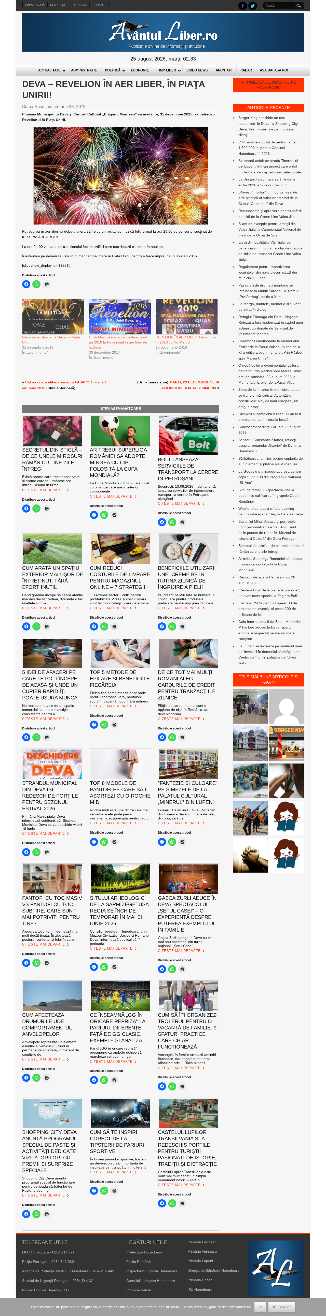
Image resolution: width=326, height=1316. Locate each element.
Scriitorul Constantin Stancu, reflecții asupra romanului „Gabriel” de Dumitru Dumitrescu (269, 445)
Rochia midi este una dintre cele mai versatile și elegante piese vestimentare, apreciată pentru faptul (119, 814)
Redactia (80, 4)
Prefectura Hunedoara (144, 1252)
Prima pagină (35, 4)
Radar (246, 70)
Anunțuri (224, 70)
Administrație (84, 70)
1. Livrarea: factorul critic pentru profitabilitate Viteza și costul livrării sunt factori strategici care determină (119, 599)
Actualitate (49, 70)
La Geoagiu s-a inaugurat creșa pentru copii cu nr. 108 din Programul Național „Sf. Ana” (269, 477)
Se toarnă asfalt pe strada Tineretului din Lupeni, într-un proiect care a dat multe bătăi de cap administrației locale (269, 166)
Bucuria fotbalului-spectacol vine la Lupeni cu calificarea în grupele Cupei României (268, 495)
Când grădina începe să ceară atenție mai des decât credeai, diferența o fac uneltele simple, (52, 599)
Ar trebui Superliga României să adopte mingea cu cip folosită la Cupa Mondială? (270, 564)
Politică (112, 70)
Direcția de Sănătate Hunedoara (213, 1270)
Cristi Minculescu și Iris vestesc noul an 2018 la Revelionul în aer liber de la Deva (118, 342)
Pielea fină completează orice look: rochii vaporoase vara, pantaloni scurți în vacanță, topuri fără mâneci (119, 697)
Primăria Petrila (138, 1290)
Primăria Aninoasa (202, 1251)
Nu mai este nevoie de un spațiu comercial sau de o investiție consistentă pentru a (48, 710)
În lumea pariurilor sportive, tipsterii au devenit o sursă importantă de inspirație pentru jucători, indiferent (118, 1163)
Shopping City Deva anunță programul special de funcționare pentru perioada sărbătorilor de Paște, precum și (48, 1184)
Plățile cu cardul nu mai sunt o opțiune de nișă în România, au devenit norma (183, 710)
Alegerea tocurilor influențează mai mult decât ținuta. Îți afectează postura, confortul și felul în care (50, 935)
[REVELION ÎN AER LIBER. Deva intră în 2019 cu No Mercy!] (186, 317)
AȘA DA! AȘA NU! (274, 70)
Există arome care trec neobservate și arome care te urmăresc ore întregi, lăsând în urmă (51, 481)
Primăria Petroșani (202, 1242)
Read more (282, 1307)
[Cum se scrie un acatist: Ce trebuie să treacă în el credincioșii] (250, 856)
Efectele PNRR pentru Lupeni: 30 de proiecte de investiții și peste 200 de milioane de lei (267, 609)
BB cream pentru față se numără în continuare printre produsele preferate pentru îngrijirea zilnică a (186, 599)
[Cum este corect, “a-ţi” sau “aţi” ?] (286, 707)
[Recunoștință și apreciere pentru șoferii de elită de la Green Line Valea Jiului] (250, 707)
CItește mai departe (43, 490)
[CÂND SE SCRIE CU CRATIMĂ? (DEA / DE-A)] (286, 819)
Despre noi (58, 4)
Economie (140, 70)
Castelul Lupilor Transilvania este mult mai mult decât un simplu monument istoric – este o (184, 1176)
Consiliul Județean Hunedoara (150, 1281)
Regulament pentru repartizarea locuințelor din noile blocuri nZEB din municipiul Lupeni (267, 272)
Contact (99, 4)
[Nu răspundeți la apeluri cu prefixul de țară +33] (286, 782)
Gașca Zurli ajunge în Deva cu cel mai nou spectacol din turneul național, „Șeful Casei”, (185, 942)
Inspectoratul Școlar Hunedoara (152, 1271)
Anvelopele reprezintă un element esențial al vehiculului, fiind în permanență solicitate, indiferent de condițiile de (50, 1048)
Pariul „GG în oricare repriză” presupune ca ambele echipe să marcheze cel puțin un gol (116, 1052)
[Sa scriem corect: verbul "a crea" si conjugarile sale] (286, 856)
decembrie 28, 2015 (66, 106)
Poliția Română (138, 1262)
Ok (260, 1307)
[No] (319, 1307)
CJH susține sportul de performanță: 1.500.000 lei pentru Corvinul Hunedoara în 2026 (267, 148)
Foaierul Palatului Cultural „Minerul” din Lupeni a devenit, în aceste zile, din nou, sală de (186, 814)
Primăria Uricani (200, 1280)
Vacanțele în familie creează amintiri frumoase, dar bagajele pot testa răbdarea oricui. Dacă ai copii (187, 1059)
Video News (197, 70)
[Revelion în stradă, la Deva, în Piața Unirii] (53, 317)
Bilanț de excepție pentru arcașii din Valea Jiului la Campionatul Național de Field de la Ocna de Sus (269, 229)
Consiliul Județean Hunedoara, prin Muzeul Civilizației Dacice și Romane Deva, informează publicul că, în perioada (119, 937)
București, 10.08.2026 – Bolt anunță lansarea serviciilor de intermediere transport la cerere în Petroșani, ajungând (187, 492)
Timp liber (166, 70)
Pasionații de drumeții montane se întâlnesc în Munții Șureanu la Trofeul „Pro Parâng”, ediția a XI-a (268, 291)
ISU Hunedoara (199, 1290)
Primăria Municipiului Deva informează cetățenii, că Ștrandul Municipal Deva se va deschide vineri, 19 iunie (52, 822)
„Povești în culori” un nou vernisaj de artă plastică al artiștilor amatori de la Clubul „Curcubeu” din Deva (268, 198)
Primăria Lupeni (200, 1261)
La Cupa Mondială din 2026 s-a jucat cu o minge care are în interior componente (119, 487)
